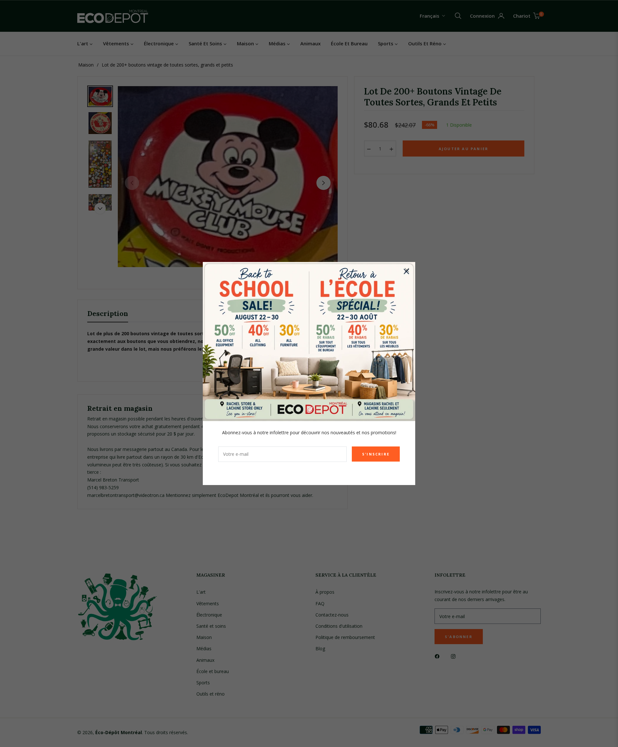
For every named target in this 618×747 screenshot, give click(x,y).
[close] (407, 270)
